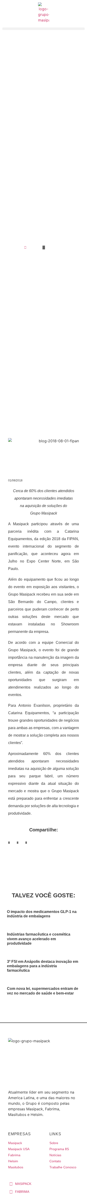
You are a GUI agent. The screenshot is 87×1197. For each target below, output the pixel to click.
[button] (9, 842)
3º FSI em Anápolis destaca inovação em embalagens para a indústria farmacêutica (42, 966)
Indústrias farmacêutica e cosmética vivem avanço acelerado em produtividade (38, 938)
